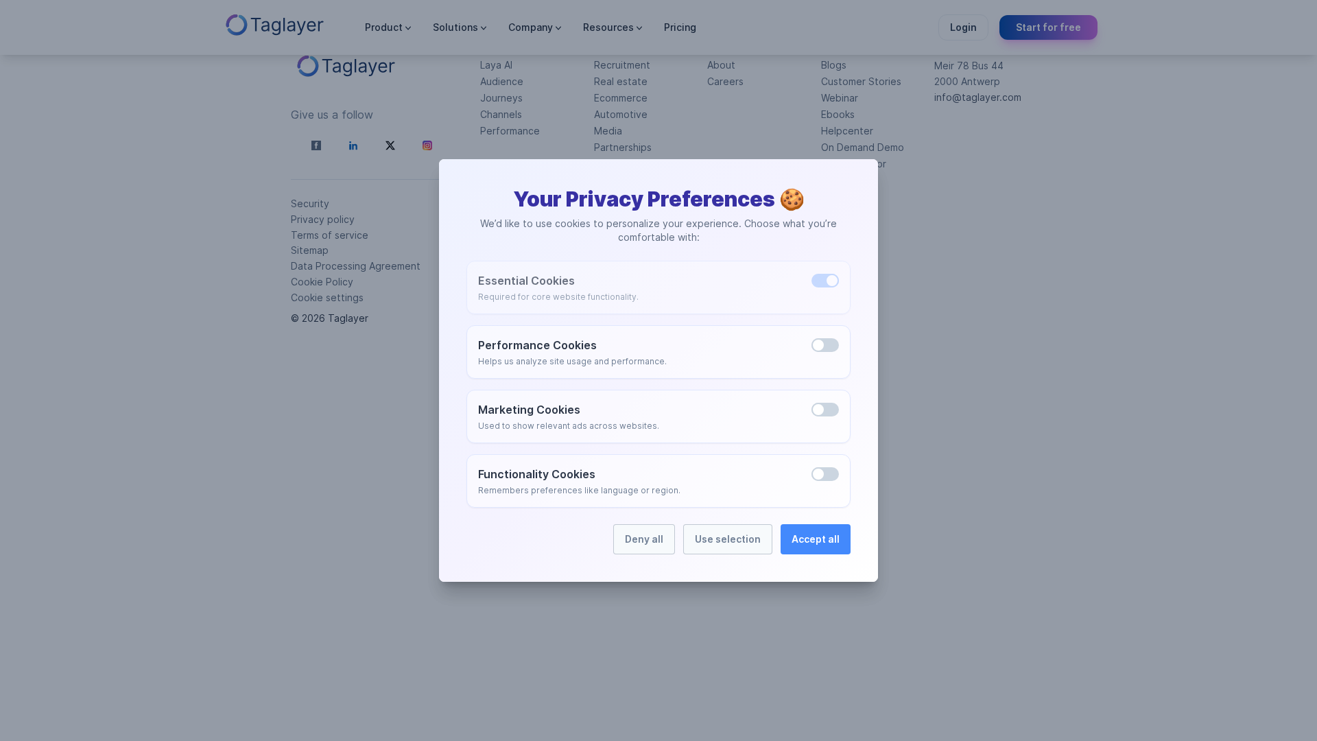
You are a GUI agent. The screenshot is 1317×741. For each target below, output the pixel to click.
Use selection (728, 539)
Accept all (816, 539)
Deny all (644, 539)
